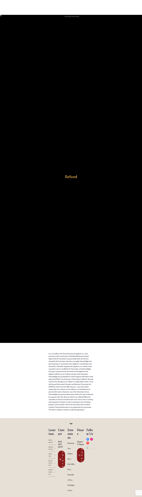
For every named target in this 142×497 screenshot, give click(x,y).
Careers (137, 5)
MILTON (50, 455)
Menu (11, 5)
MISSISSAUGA (50, 472)
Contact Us (128, 5)
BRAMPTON (50, 448)
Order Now (21, 5)
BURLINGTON (50, 463)
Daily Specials (33, 5)
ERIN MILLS (50, 441)
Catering (117, 5)
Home (4, 5)
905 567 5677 (60, 444)
